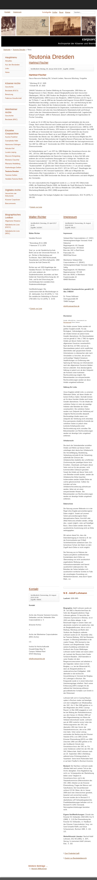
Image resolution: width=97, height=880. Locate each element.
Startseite (6, 50)
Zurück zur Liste (36, 207)
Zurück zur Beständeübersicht (76, 858)
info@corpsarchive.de (71, 306)
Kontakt (7, 12)
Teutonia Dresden (19, 50)
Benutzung (9, 94)
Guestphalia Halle (11, 141)
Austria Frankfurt (11, 137)
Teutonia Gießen (11, 175)
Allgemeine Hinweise (12, 221)
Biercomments (10, 203)
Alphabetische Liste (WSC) (12, 232)
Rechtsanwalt (67, 322)
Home (7, 72)
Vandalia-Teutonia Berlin (14, 179)
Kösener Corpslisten (12, 200)
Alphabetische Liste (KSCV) (12, 226)
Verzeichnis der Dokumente (10, 195)
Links (7, 68)
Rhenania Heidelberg (12, 164)
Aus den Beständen (12, 65)
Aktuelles (8, 61)
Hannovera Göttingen (13, 144)
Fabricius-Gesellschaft (13, 98)
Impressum (17, 12)
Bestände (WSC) (11, 119)
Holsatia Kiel (9, 148)
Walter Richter (37, 216)
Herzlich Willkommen (39, 869)
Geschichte (9, 87)
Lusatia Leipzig (10, 152)
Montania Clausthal (12, 160)
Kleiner (67, 12)
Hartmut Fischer (38, 62)
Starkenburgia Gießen (13, 167)
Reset (61, 12)
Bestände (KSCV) (11, 91)
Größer (54, 12)
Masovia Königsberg (12, 156)
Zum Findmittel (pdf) (72, 853)
